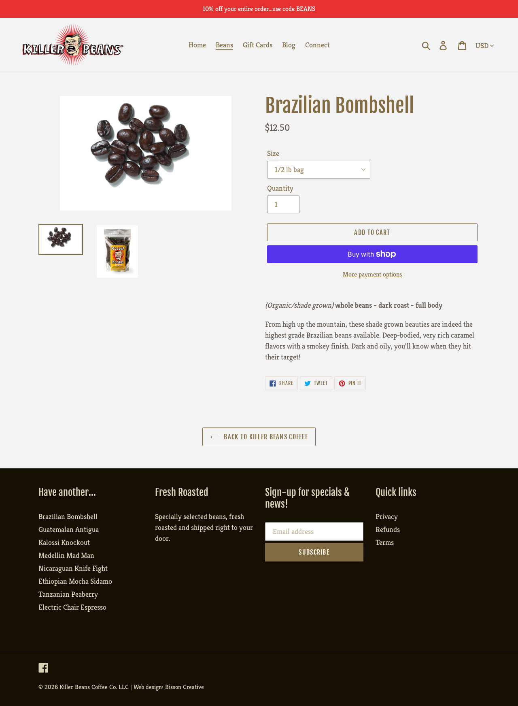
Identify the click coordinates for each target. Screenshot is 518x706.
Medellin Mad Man (66, 555)
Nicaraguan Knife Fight (73, 568)
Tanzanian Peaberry (68, 594)
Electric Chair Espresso (72, 607)
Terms (385, 542)
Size (273, 153)
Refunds (388, 529)
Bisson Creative (184, 687)
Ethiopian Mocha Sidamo (75, 581)
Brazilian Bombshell (68, 516)
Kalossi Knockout (64, 542)
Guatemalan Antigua (68, 529)
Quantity (280, 188)
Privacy (387, 516)
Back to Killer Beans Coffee (265, 437)
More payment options (372, 274)
